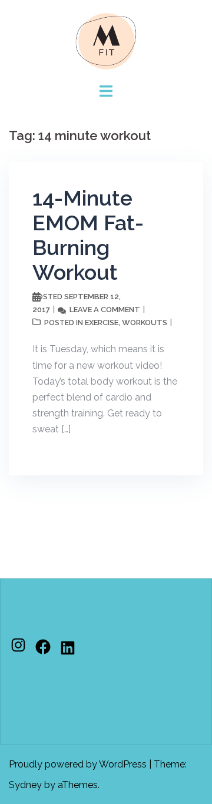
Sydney (25, 784)
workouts (144, 322)
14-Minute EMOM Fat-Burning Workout (88, 235)
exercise (101, 322)
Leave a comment (104, 309)
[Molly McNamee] (106, 40)
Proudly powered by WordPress (78, 764)
